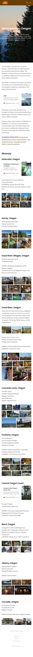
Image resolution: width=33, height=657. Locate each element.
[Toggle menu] (30, 2)
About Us (16, 638)
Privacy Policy (16, 641)
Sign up (16, 636)
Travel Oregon (21, 139)
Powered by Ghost (16, 646)
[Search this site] (27, 2)
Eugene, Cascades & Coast (17, 142)
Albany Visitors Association (11, 144)
